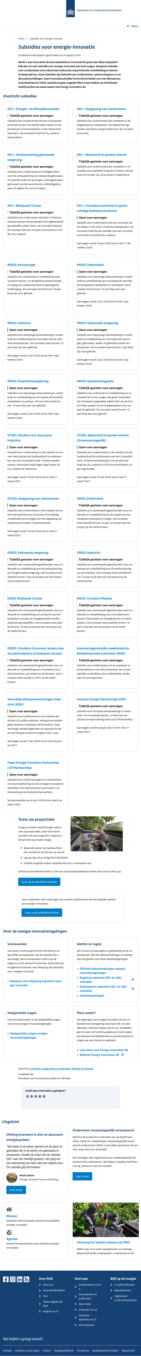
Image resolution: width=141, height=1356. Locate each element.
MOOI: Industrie (19, 323)
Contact (7, 1350)
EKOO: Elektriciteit (90, 499)
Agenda (11, 1239)
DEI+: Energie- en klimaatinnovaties (33, 109)
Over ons (48, 1284)
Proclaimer (83, 1350)
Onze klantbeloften (54, 1290)
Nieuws (11, 1216)
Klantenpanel (86, 1325)
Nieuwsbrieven (123, 1290)
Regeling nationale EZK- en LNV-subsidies (101, 980)
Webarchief (128, 1350)
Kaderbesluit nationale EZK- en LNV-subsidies (103, 989)
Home (21, 38)
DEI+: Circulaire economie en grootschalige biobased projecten (102, 208)
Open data (85, 1304)
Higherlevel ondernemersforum (126, 1298)
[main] (70, 651)
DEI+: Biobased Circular (24, 206)
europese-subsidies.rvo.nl (87, 1317)
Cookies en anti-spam (27, 1350)
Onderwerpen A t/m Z (90, 1286)
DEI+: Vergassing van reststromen (101, 109)
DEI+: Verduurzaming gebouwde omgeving (30, 157)
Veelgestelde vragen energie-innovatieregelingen (29, 1035)
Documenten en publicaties (88, 1296)
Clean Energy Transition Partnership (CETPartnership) (33, 765)
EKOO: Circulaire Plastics (94, 598)
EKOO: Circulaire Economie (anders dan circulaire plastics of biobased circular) (35, 651)
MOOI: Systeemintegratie (95, 381)
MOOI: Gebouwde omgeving (97, 323)
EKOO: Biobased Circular (25, 598)
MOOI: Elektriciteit (90, 265)
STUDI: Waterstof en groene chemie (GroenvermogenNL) (103, 438)
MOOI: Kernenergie (21, 265)
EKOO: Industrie (88, 553)
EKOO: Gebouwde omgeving (27, 553)
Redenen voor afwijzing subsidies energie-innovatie (36, 983)
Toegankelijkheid (64, 1350)
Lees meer (16, 1190)
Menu (134, 26)
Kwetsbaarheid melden (105, 1350)
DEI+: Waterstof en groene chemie (102, 155)
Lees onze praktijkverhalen (42, 912)
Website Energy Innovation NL (99, 1055)
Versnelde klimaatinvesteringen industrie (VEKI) (34, 702)
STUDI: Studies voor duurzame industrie (29, 438)
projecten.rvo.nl (88, 1309)
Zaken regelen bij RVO (53, 1303)
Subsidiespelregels (92, 995)
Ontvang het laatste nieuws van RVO (103, 1242)
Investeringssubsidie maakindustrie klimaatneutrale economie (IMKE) (103, 651)
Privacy (47, 1350)
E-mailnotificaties (125, 1284)
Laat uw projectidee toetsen (39, 882)
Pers (45, 1296)
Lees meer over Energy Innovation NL (104, 1050)
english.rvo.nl (50, 1311)
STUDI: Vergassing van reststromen (33, 499)
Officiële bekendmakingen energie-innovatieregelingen (103, 971)
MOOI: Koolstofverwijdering (27, 381)
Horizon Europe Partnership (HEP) (101, 699)
